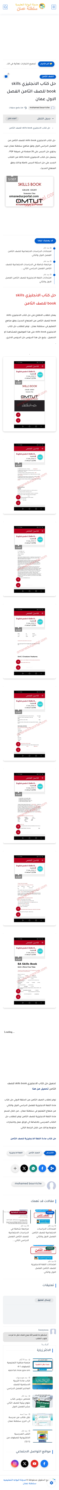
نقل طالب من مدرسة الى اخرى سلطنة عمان (19, 1419)
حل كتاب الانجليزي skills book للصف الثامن (29, 128)
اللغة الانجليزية (16, 1153)
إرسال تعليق (44, 1300)
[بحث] (5, 7)
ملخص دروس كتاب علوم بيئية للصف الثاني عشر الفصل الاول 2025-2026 (18, 1403)
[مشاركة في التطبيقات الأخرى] (15, 1168)
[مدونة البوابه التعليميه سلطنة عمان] (29, 7)
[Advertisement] (29, 39)
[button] (42, 1168)
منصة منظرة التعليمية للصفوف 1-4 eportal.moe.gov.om (18, 1367)
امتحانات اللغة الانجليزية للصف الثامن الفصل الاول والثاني (28, 280)
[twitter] (24, 1463)
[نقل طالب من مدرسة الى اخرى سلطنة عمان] (42, 1419)
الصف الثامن (48, 77)
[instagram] (15, 1463)
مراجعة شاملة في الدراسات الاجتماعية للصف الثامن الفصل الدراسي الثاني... (28, 267)
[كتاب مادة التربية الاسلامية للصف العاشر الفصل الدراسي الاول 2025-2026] (42, 1383)
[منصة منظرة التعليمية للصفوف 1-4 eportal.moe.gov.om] (42, 1364)
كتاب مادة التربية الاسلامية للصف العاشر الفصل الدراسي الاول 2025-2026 (18, 1385)
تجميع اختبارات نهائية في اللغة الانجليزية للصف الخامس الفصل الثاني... (20, 64)
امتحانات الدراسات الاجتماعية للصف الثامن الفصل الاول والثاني (29, 253)
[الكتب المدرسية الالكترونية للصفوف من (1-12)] (42, 1436)
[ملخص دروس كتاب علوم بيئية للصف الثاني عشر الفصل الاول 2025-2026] (42, 1401)
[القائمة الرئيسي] (53, 7)
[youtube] (34, 1463)
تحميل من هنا (40, 1089)
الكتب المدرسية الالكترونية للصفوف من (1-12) (18, 1438)
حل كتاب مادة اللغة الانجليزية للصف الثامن (33, 1139)
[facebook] (44, 1463)
